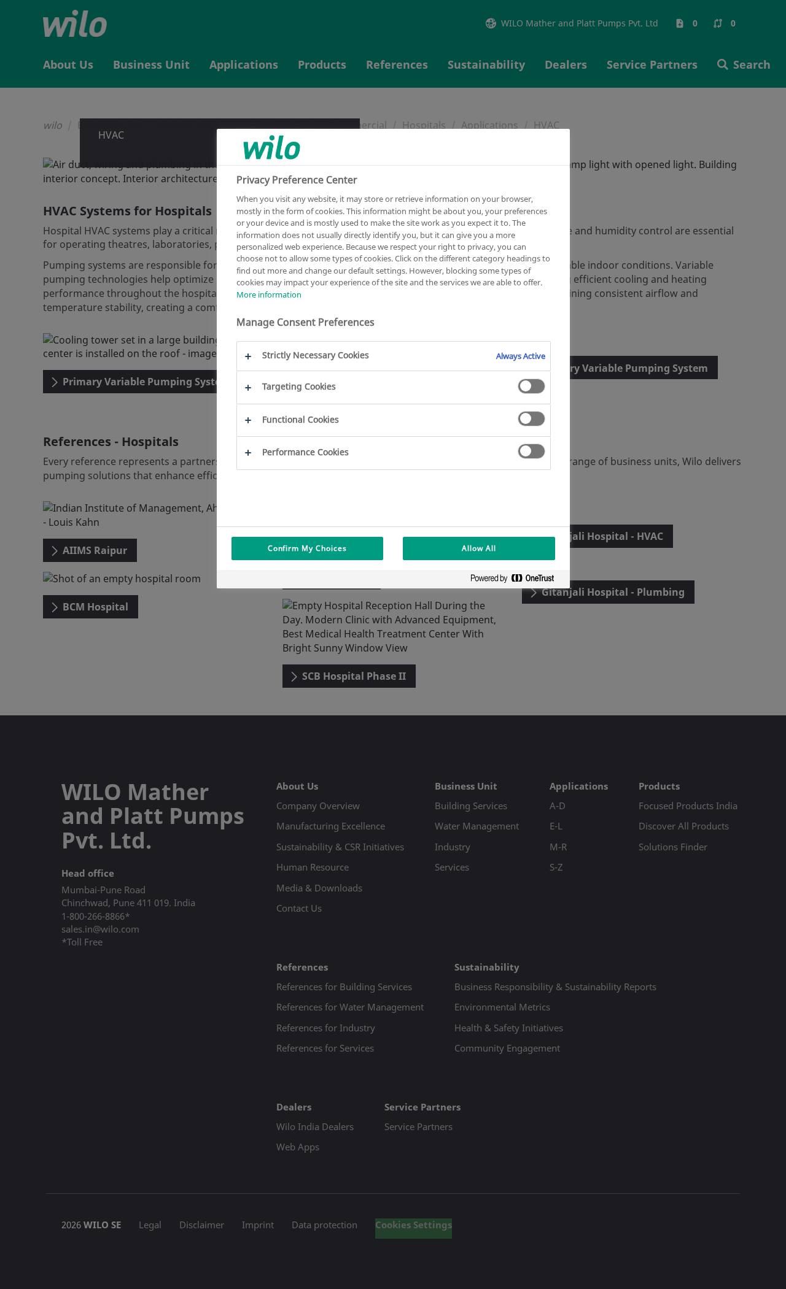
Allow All (479, 548)
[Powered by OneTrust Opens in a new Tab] (517, 580)
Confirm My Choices (307, 548)
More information (269, 294)
